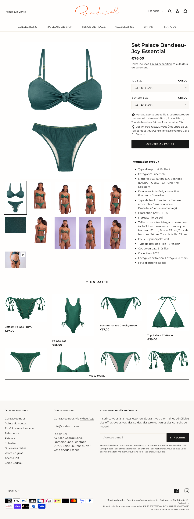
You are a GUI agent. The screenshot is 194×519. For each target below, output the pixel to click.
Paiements (12, 433)
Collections (183, 503)
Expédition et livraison (19, 428)
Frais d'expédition (161, 63)
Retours (10, 438)
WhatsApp (87, 418)
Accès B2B (12, 458)
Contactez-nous (15, 418)
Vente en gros (14, 453)
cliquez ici (160, 451)
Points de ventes (16, 423)
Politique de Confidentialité (174, 500)
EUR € (12, 490)
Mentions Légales (116, 500)
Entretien (11, 443)
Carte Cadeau (14, 463)
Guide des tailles (15, 448)
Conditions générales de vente (142, 500)
